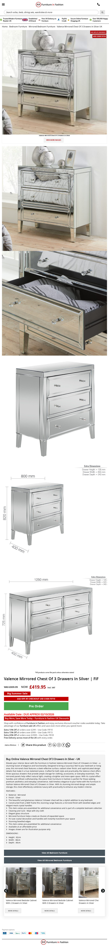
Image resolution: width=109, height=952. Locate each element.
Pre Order (36, 706)
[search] (102, 12)
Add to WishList (10, 745)
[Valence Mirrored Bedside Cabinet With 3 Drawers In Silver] (58, 882)
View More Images (53, 140)
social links (23, 745)
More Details (13, 911)
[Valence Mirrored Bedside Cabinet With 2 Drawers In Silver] (21, 882)
